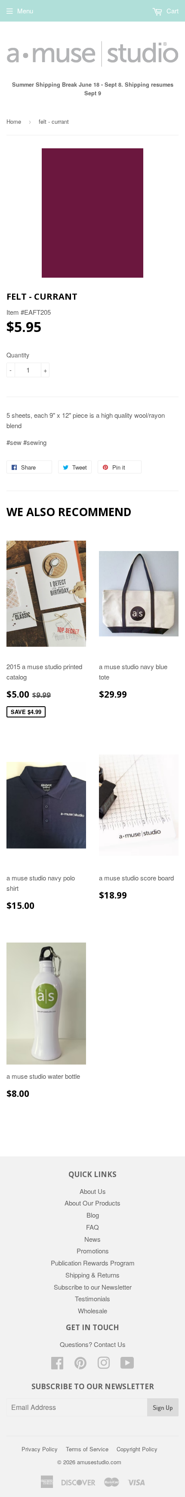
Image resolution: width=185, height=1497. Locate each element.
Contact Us (110, 1344)
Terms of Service (87, 1449)
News (92, 1238)
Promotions (93, 1250)
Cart (172, 10)
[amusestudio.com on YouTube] (127, 1365)
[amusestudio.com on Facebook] (57, 1365)
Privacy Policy (40, 1449)
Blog (92, 1214)
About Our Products (92, 1202)
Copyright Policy (137, 1449)
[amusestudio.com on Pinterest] (80, 1365)
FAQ (92, 1226)
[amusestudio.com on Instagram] (103, 1365)
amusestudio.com (99, 1462)
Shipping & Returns (92, 1274)
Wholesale (92, 1310)
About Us (93, 1191)
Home (13, 121)
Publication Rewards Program (93, 1262)
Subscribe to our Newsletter (93, 1286)
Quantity (17, 355)
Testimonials (92, 1298)
